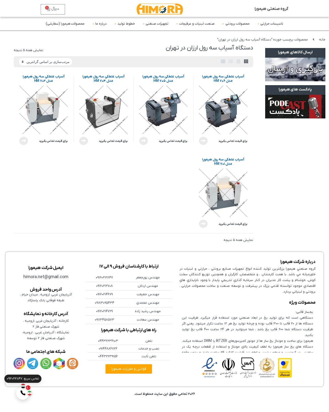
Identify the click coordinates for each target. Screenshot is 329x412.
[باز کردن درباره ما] (93, 23)
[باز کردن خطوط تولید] (115, 23)
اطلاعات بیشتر (204, 141)
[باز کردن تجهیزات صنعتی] (144, 23)
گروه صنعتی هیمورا (272, 9)
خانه (322, 39)
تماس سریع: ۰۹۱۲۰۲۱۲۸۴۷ (23, 379)
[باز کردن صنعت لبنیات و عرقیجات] (177, 23)
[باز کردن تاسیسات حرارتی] (258, 23)
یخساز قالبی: (304, 312)
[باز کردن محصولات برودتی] (223, 23)
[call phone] (23, 393)
